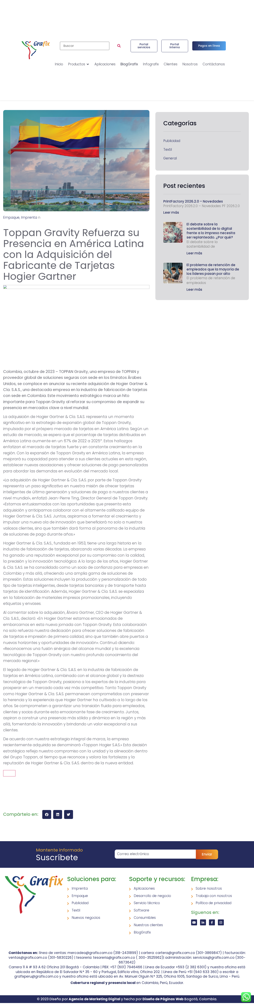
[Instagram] (221, 922)
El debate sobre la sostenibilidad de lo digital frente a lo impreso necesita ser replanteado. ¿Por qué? (211, 231)
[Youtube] (194, 922)
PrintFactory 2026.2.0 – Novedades (193, 201)
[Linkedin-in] (203, 922)
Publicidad (171, 141)
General (170, 158)
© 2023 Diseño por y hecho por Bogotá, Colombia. (127, 999)
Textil (167, 149)
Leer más (171, 212)
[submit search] (119, 46)
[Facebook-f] (212, 922)
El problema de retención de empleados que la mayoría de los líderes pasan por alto (213, 269)
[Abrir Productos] (87, 64)
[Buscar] (84, 46)
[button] (46, 814)
